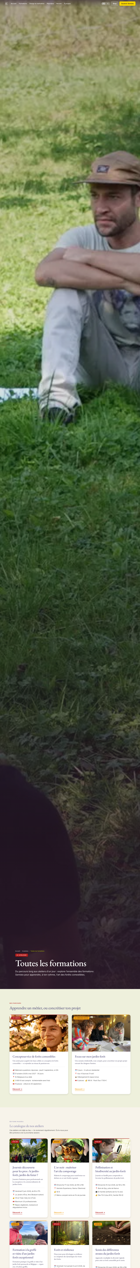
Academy (25, 951)
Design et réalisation (36, 4)
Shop (115, 3)
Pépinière (50, 4)
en (108, 3)
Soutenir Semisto (127, 3)
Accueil (13, 4)
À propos (67, 4)
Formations (23, 4)
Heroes (59, 4)
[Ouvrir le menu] (6, 3)
